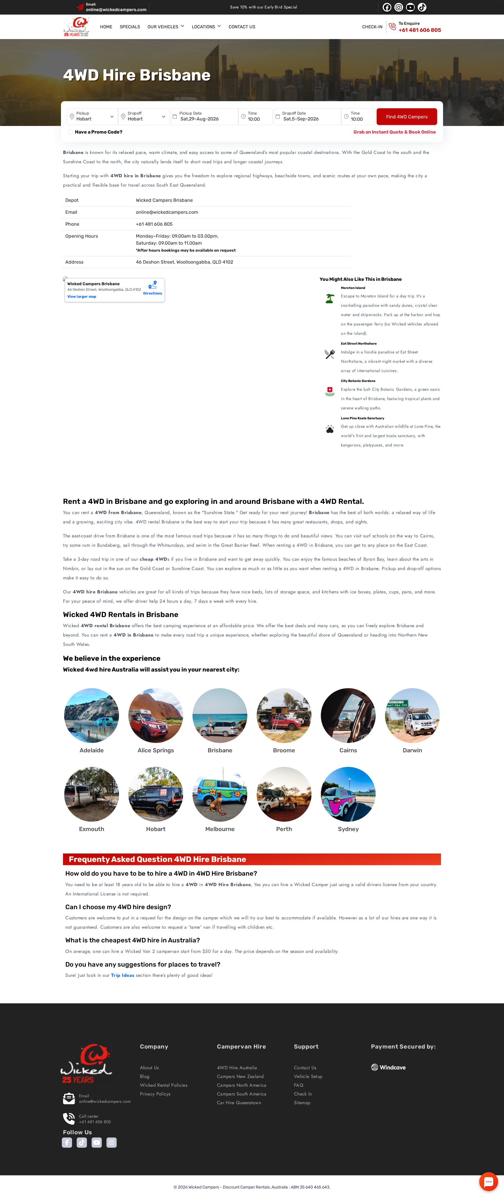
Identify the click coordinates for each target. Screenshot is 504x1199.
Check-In (372, 26)
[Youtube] (97, 1142)
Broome (284, 750)
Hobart (156, 828)
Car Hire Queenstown (239, 1102)
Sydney (348, 828)
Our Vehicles (163, 26)
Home (106, 26)
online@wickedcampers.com (116, 9)
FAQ (298, 1085)
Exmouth (91, 828)
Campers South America (242, 1094)
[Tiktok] (82, 1142)
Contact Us (242, 26)
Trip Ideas (122, 975)
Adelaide (92, 750)
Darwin (412, 750)
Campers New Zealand (240, 1076)
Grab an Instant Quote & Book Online (395, 132)
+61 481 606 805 (420, 30)
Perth (284, 828)
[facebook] (387, 7)
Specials (130, 26)
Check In (303, 1094)
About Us (149, 1067)
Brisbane (220, 750)
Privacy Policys (155, 1094)
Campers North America (242, 1085)
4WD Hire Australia (237, 1067)
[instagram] (398, 7)
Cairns (348, 750)
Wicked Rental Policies (163, 1085)
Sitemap (302, 1102)
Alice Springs (156, 750)
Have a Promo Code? (99, 132)
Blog (144, 1076)
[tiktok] (422, 7)
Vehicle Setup (308, 1076)
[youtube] (410, 7)
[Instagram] (111, 1142)
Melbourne (220, 828)
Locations (203, 26)
